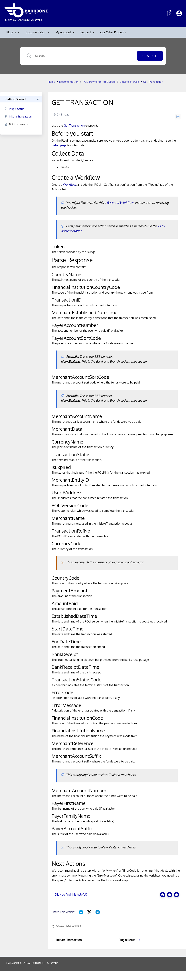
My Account (63, 32)
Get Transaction (74, 125)
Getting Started (129, 81)
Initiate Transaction (69, 940)
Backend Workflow (120, 203)
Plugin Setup (127, 940)
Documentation (35, 32)
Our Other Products (113, 32)
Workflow (69, 184)
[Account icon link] (179, 13)
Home (51, 81)
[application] (18, 32)
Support (85, 32)
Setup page (59, 145)
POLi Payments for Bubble (99, 81)
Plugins (11, 32)
